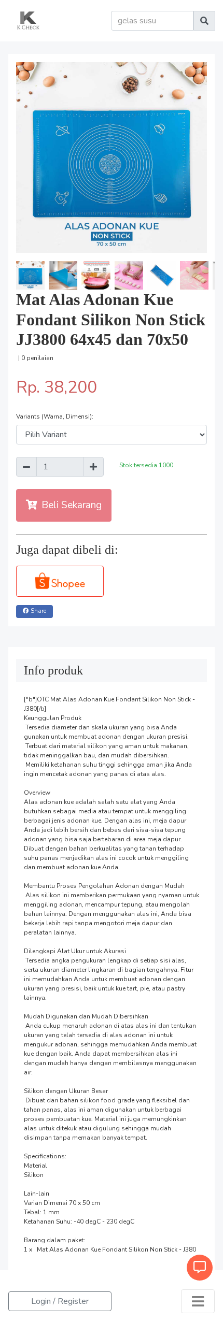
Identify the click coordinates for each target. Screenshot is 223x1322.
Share (38, 611)
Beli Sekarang (71, 505)
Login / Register (60, 1301)
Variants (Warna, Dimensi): (54, 416)
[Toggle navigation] (198, 1301)
